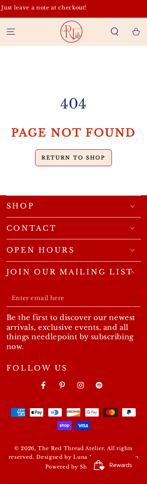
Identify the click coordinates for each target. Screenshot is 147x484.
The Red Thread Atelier (71, 448)
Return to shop (73, 158)
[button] (115, 31)
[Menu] (10, 31)
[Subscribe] (135, 298)
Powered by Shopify (73, 467)
